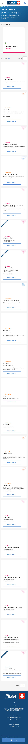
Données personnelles (14, 737)
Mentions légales (5, 737)
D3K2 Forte (6, 425)
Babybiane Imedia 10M (10, 144)
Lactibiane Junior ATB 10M (11, 547)
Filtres (13, 740)
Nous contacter (14, 719)
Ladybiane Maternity (9, 669)
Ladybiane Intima (8, 79)
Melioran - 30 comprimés (11, 300)
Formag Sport (7, 485)
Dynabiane (6, 109)
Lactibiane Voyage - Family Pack (12, 607)
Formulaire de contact (14, 726)
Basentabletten (7, 363)
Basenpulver (6, 330)
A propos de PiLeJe (14, 715)
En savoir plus (11, 86)
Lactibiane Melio (8, 268)
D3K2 (4, 396)
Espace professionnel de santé (14, 717)
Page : (20, 58)
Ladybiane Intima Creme (10, 637)
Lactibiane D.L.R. (8, 517)
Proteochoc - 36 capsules (10, 174)
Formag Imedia (7, 453)
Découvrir (8, 48)
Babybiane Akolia (8, 238)
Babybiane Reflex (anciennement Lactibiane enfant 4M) (13, 206)
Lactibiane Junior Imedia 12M (11, 577)
